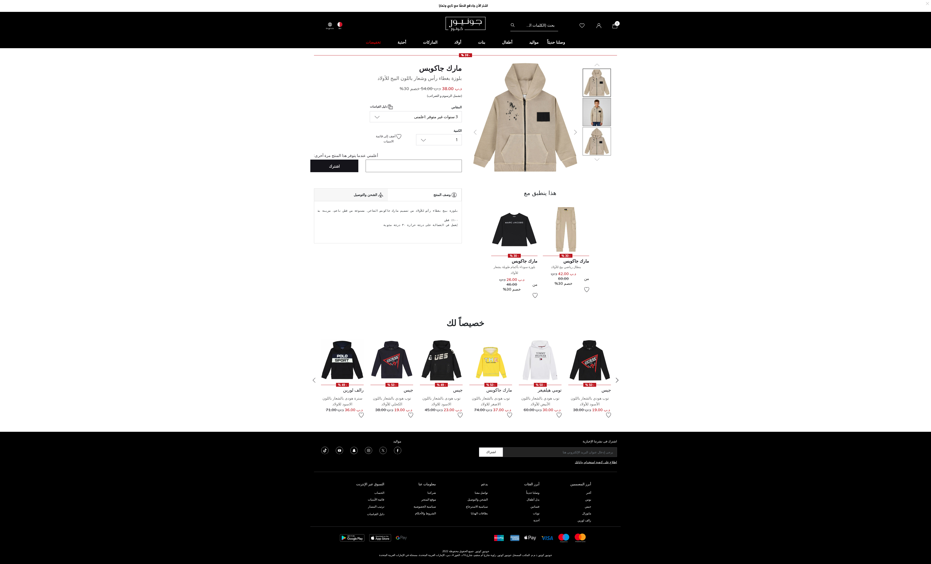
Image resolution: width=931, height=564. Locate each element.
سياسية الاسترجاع (477, 506)
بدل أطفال (533, 499)
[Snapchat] (354, 450)
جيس (588, 506)
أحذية (536, 520)
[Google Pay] (401, 537)
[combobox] (534, 25)
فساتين (534, 506)
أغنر (588, 493)
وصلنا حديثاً (532, 493)
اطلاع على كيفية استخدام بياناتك (596, 462)
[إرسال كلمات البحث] (512, 25)
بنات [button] (481, 42)
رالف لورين (584, 520)
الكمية (458, 130)
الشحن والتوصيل (477, 499)
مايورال (586, 513)
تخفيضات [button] (373, 42)
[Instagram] (368, 450)
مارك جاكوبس (440, 68)
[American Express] (515, 537)
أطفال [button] (507, 42)
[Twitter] (383, 450)
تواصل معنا (481, 493)
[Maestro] (564, 537)
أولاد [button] (457, 42)
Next (617, 380)
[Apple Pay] (530, 537)
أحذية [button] (402, 42)
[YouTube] (339, 450)
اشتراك (491, 452)
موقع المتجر (428, 499)
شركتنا (431, 493)
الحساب (379, 493)
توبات (536, 513)
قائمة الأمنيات (376, 499)
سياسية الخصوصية (425, 506)
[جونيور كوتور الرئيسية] (465, 23)
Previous (314, 380)
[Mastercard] (580, 537)
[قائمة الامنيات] (586, 289)
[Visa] (547, 538)
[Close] (927, 3)
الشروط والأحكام (425, 513)
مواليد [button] (534, 42)
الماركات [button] (430, 42)
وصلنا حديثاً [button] (556, 42)
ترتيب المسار (376, 506)
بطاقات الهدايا (479, 513)
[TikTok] (325, 450)
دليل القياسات (379, 106)
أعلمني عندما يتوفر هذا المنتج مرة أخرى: (346, 155)
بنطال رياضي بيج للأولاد (566, 267)
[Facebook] (397, 450)
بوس (588, 499)
